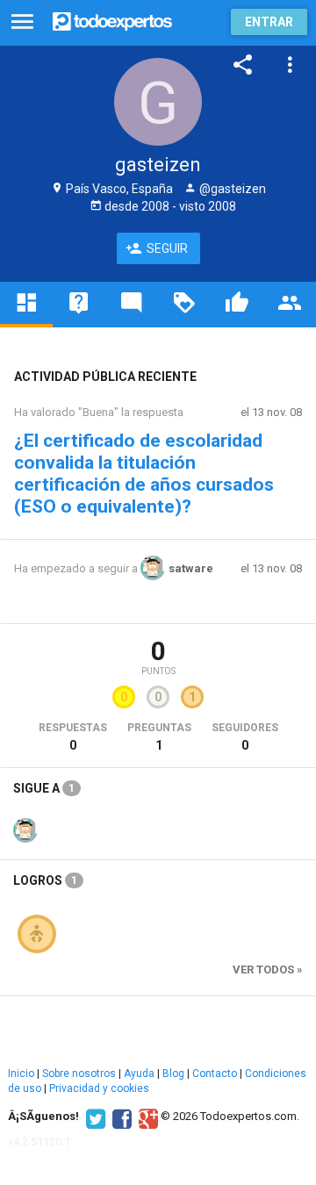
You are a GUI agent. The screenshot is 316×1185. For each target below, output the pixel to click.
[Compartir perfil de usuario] (243, 65)
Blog (173, 1073)
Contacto (214, 1073)
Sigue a (44, 788)
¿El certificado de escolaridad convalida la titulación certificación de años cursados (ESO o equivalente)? (144, 473)
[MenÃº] (22, 22)
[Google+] (146, 1116)
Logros (45, 880)
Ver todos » (268, 969)
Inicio (21, 1073)
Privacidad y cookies (99, 1088)
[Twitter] (93, 1116)
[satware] (25, 829)
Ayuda (139, 1073)
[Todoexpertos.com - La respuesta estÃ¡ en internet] (112, 20)
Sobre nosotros (79, 1073)
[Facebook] (120, 1116)
